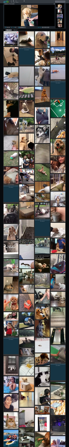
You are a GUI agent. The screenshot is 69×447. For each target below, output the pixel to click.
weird (41, 254)
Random (17, 2)
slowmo (30, 442)
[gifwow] (6, 1)
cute (12, 45)
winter (43, 352)
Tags (14, 2)
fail (11, 222)
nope (12, 392)
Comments (22, 27)
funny (12, 65)
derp (45, 47)
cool (41, 201)
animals (9, 30)
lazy (27, 45)
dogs (16, 30)
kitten (30, 45)
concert (59, 434)
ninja (27, 442)
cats (25, 45)
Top (11, 2)
